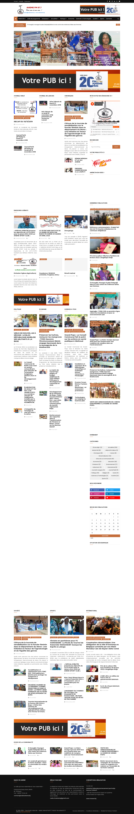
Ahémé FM (21, 19)
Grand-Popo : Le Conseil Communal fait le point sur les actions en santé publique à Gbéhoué (75, 338)
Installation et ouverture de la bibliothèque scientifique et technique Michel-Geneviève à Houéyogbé (80, 370)
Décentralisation (28, 49)
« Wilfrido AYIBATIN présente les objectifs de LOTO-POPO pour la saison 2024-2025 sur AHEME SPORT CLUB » (25, 233)
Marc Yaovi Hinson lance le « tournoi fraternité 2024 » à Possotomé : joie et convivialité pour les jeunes (74, 681)
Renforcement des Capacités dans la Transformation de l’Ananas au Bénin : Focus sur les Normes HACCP (55, 421)
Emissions (45, 19)
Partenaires (27, 1)
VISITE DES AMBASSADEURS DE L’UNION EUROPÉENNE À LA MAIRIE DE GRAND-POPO (52, 23)
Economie (71, 19)
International (29, 116)
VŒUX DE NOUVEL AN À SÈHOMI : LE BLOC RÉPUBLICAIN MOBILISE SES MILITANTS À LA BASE (25, 337)
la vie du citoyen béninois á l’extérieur (109, 687)
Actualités (54, 19)
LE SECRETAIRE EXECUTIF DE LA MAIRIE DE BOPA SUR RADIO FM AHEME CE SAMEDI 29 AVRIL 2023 (50, 233)
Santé (67, 331)
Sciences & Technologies (83, 19)
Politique (62, 19)
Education (72, 53)
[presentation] (117, 25)
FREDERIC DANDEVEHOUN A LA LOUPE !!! (81, 170)
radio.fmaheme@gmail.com (59, 798)
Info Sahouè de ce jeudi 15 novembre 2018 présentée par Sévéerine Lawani (47, 116)
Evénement (79, 53)
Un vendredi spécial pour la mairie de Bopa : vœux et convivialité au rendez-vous (51, 26)
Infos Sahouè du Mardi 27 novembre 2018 (55, 103)
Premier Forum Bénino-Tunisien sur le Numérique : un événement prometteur (81, 386)
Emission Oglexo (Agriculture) (25, 273)
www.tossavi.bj (91, 798)
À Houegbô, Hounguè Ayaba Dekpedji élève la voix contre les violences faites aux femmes (79, 60)
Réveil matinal (70, 273)
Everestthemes (25, 812)
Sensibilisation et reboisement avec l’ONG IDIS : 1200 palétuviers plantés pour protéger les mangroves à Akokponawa (37, 674)
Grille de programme (33, 19)
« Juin (91, 538)
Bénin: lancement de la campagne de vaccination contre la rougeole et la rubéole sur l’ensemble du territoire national (110, 764)
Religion (106, 473)
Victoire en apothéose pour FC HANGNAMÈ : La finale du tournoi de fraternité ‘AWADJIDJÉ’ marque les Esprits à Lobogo (66, 644)
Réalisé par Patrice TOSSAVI (109, 810)
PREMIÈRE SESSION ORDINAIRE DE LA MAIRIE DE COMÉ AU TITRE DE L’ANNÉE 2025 (53, 59)
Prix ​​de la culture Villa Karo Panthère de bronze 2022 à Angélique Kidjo (104, 256)
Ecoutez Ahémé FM (78, 810)
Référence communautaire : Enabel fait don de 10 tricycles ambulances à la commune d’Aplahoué (104, 229)
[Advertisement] (51, 194)
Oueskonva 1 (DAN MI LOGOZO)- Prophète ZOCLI (49, 274)
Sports (102, 19)
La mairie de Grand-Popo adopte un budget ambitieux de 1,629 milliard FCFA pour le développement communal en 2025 (55, 377)
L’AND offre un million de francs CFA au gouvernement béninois (109, 677)
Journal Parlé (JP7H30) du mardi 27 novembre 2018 (22, 137)
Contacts (21, 1)
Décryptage (69, 231)
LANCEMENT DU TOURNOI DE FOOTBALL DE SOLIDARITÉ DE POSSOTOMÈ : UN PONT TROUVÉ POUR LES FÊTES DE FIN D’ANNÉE (73, 695)
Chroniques (77, 116)
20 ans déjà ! (97, 447)
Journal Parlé (18, 118)
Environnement (20, 53)
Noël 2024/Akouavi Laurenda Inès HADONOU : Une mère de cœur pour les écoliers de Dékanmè (74, 763)
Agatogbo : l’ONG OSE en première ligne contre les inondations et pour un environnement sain (106, 60)
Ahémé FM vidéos (112, 450)
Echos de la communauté (22, 51)
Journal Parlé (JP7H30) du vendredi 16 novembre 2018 (30, 149)
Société (95, 19)
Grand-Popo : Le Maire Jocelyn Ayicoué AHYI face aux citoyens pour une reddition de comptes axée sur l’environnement (104, 342)
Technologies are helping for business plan (80, 399)
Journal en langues (98, 470)
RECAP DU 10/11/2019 (23, 122)
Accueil (16, 1)
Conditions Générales (92, 810)
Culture (101, 237)
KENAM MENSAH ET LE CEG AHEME (81, 160)
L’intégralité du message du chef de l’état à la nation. (30, 411)
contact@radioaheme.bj (22, 796)
